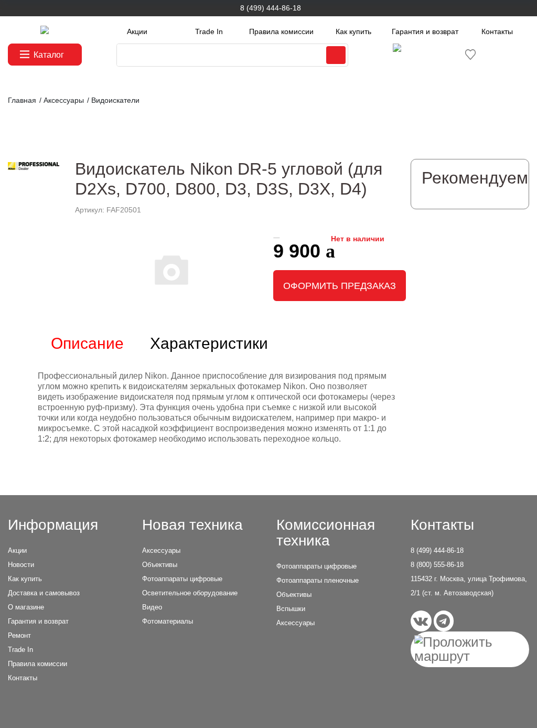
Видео (152, 607)
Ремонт (19, 635)
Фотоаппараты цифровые (182, 579)
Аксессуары (161, 550)
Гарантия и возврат (425, 31)
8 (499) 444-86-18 (270, 8)
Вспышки (290, 609)
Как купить (353, 31)
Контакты (497, 31)
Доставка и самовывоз (44, 593)
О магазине (26, 607)
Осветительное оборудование (190, 593)
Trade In (209, 31)
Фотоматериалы (167, 621)
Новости (21, 565)
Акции (137, 31)
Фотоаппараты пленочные (317, 580)
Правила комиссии (281, 31)
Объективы (159, 565)
